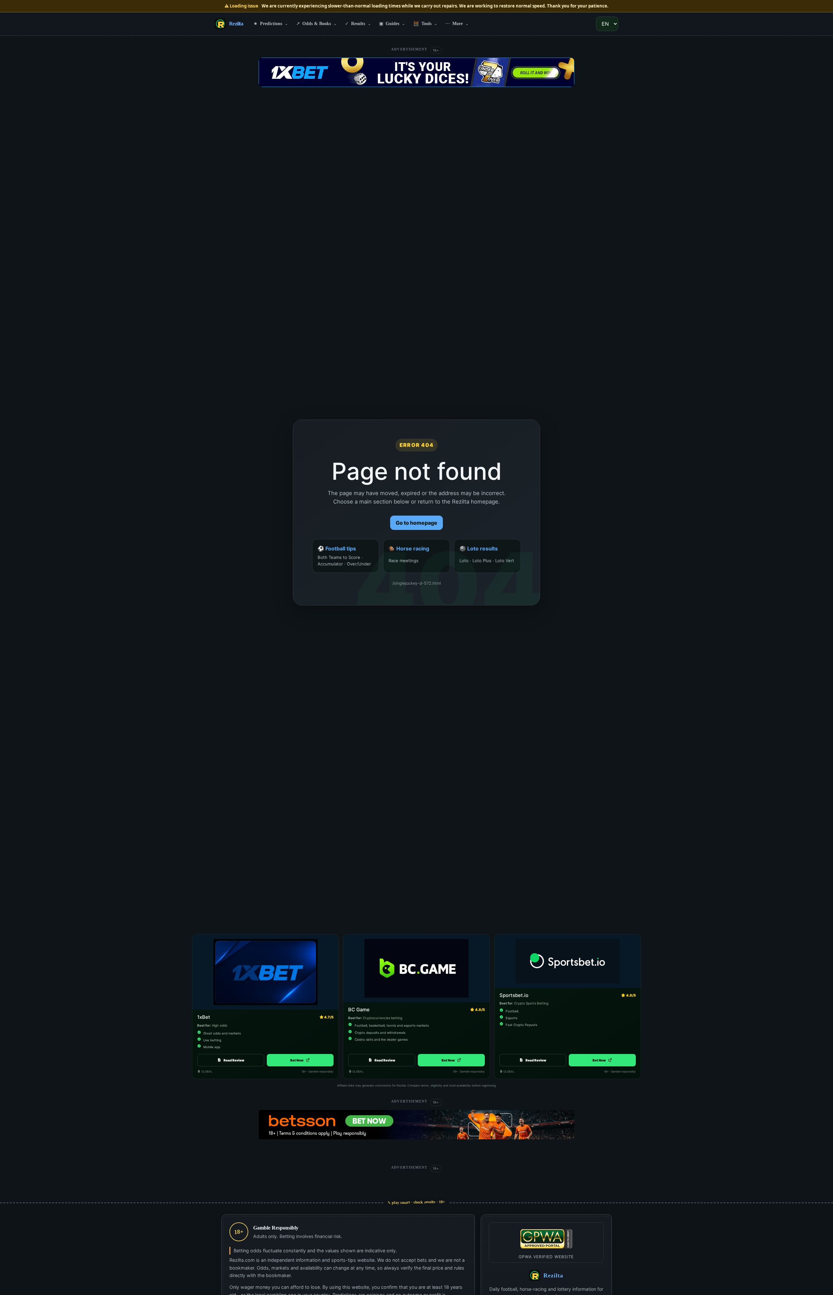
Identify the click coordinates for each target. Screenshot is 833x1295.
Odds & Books (316, 23)
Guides (392, 23)
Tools (425, 23)
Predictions (270, 23)
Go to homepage (416, 522)
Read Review (234, 1060)
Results (358, 23)
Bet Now (300, 1060)
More (457, 23)
